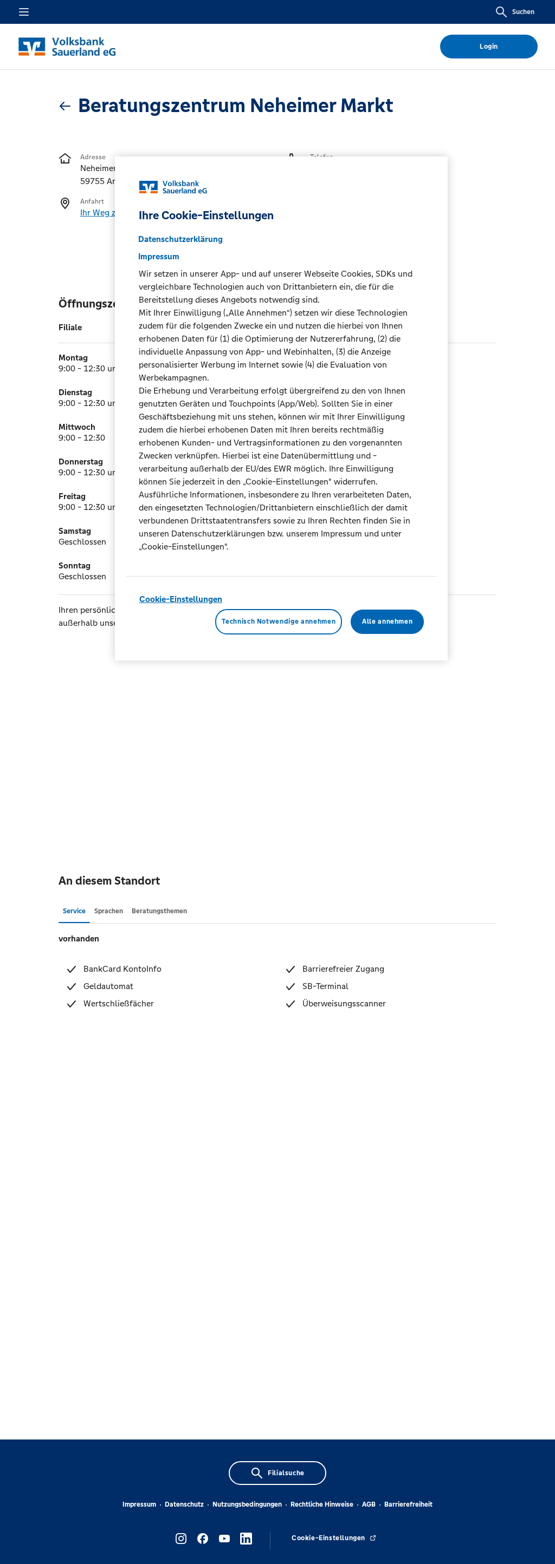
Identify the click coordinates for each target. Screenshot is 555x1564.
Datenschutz (184, 1504)
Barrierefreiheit (408, 1504)
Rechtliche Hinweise (322, 1504)
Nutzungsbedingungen (247, 1504)
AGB (369, 1504)
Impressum (139, 1504)
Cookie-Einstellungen (180, 599)
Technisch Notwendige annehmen (278, 621)
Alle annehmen (387, 621)
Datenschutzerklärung (180, 239)
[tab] (74, 910)
